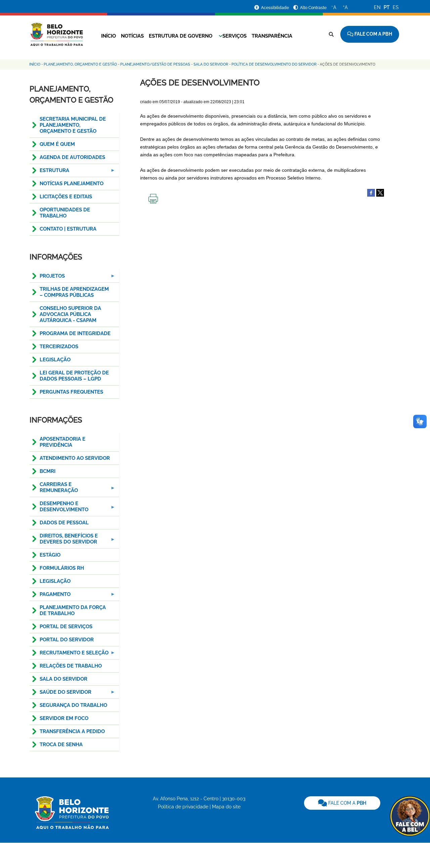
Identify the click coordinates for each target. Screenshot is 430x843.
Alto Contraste (313, 7)
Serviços (234, 36)
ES (396, 7)
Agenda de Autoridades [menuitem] (72, 157)
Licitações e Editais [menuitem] (66, 197)
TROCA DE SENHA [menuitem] (61, 744)
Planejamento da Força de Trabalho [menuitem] (73, 610)
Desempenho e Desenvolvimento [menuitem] (59, 508)
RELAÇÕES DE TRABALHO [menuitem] (71, 666)
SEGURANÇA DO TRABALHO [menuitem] (73, 705)
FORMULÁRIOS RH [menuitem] (62, 568)
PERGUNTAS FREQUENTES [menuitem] (71, 392)
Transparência (272, 36)
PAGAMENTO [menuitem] (50, 596)
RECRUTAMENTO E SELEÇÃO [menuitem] (69, 654)
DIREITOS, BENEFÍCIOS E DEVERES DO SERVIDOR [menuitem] (64, 541)
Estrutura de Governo (180, 36)
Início (108, 36)
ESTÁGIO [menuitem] (50, 555)
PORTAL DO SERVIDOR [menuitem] (67, 640)
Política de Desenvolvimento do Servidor (273, 64)
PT (387, 7)
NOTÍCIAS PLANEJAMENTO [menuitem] (71, 183)
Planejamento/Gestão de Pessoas (155, 64)
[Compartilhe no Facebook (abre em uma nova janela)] (371, 192)
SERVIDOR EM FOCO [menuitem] (64, 718)
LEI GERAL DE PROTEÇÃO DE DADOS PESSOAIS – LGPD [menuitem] (74, 376)
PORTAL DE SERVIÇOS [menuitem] (66, 627)
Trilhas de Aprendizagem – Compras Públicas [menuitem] (74, 292)
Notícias (132, 36)
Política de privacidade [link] (183, 806)
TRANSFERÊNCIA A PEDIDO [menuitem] (72, 731)
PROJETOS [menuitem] (47, 278)
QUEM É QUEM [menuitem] (57, 144)
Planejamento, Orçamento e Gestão (80, 64)
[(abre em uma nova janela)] (380, 192)
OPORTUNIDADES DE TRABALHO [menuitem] (65, 213)
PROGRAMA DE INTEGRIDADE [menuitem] (75, 333)
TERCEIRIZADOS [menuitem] (59, 347)
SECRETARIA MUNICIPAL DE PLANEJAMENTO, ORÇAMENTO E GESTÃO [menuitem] (73, 125)
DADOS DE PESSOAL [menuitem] (64, 523)
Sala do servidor (211, 64)
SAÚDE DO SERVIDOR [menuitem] (60, 694)
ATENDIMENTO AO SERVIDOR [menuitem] (75, 458)
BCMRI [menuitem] (47, 471)
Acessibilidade (275, 7)
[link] (342, 803)
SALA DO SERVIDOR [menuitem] (63, 679)
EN (377, 7)
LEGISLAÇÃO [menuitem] (55, 360)
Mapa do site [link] (226, 806)
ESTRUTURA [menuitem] (49, 172)
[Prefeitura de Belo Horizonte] (56, 30)
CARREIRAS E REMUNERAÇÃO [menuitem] (54, 489)
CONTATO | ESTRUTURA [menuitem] (68, 229)
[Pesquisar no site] (331, 34)
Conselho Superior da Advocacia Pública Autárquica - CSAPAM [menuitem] (70, 314)
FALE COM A (346, 803)
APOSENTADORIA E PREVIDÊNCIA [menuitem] (62, 442)
